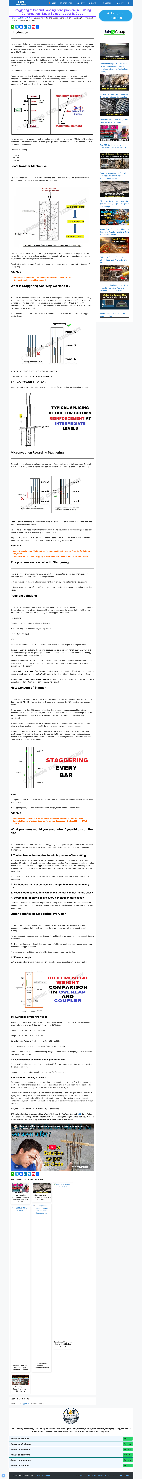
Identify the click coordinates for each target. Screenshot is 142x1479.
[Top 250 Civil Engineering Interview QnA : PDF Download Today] (114, 133)
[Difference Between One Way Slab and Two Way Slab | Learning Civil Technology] (114, 189)
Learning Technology (42, 1476)
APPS (114, 1475)
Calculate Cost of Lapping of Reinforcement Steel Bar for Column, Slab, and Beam (47, 818)
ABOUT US (80, 1475)
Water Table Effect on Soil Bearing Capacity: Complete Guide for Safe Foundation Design (114, 232)
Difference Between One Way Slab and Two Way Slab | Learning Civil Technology (114, 204)
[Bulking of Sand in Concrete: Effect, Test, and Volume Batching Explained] (114, 245)
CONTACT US (91, 1475)
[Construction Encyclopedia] (21, 3)
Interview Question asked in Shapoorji (29, 280)
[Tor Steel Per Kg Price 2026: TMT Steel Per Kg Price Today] (114, 108)
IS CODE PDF (107, 3)
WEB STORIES (124, 1475)
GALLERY (120, 3)
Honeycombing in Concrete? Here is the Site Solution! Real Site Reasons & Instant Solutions (114, 288)
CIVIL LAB (92, 3)
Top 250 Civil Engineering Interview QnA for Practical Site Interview (42, 277)
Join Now (128, 1439)
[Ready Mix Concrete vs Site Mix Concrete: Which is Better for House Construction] (114, 161)
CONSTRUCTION (66, 3)
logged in (25, 1403)
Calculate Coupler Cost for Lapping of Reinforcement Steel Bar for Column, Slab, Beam (50, 556)
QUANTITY (81, 3)
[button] (128, 3)
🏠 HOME (52, 3)
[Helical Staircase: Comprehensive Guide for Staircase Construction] (114, 82)
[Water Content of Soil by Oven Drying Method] (114, 301)
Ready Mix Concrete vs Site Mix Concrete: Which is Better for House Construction (113, 176)
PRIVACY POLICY (104, 1475)
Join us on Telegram (117, 15)
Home (13, 18)
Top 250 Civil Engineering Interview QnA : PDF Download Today (113, 147)
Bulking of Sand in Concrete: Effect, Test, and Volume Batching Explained (114, 260)
